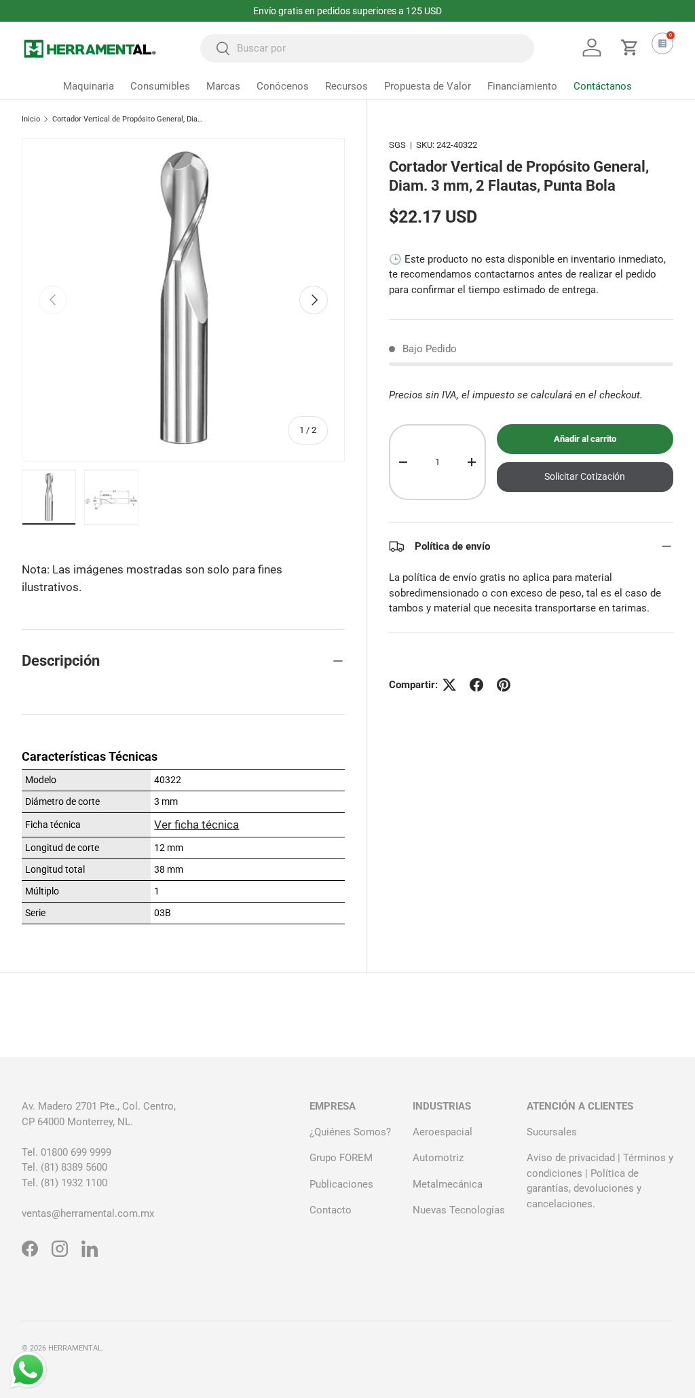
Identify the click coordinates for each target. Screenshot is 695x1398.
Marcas (223, 86)
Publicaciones (341, 1184)
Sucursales (552, 1132)
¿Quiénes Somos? (350, 1132)
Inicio (31, 119)
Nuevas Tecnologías (459, 1210)
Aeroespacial (442, 1132)
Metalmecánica (448, 1184)
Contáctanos (603, 86)
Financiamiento (522, 86)
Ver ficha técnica (196, 824)
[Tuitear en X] (449, 684)
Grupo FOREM (341, 1158)
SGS (397, 145)
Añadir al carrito (585, 439)
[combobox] (367, 48)
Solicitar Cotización (584, 476)
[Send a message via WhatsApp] (28, 1369)
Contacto (330, 1210)
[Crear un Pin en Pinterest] (503, 684)
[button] (630, 47)
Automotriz (438, 1158)
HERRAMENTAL (75, 1348)
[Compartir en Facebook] (476, 684)
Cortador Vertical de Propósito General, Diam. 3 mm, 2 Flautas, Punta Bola (128, 119)
